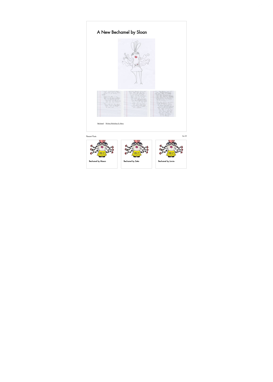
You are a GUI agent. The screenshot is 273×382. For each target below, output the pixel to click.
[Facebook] (258, 5)
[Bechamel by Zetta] (136, 148)
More (176, 14)
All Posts (89, 14)
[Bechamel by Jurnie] (171, 148)
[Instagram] (262, 5)
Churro (110, 14)
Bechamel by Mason (97, 161)
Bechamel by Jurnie (166, 161)
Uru (169, 14)
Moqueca (100, 14)
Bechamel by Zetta (131, 161)
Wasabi (160, 14)
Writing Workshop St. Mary (115, 123)
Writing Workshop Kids (125, 14)
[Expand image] (110, 104)
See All (184, 136)
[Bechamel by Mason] (101, 148)
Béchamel (141, 14)
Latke (151, 14)
